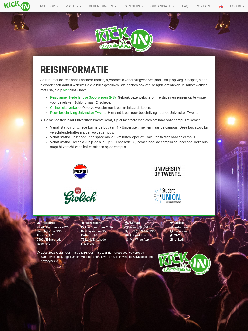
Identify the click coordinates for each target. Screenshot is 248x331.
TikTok (178, 235)
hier (66, 90)
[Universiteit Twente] (168, 171)
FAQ (185, 6)
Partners (132, 6)
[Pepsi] (80, 171)
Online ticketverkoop (65, 108)
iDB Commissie (93, 252)
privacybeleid (49, 261)
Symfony (47, 257)
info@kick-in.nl (139, 235)
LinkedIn (179, 239)
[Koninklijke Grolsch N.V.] (80, 195)
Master (72, 6)
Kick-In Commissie (68, 252)
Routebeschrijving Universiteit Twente (78, 113)
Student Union (70, 257)
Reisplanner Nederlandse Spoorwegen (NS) (83, 97)
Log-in (236, 6)
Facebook (180, 231)
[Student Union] (168, 195)
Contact (203, 6)
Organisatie (161, 6)
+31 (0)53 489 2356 (143, 231)
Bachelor (47, 6)
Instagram (181, 227)
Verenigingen (101, 6)
